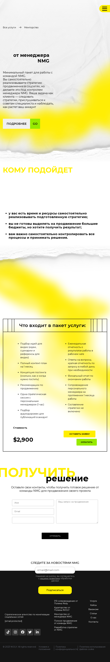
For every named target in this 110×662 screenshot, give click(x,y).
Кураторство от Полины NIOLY (62, 608)
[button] (79, 434)
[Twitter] (30, 632)
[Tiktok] (8, 632)
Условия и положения (44, 648)
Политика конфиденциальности (67, 648)
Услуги (93, 601)
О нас (93, 617)
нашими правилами (50, 578)
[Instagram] (15, 632)
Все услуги (9, 27)
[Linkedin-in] (37, 632)
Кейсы (93, 605)
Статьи (93, 613)
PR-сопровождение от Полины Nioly (66, 602)
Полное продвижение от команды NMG (65, 622)
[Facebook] (22, 632)
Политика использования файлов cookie (92, 648)
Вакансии (93, 609)
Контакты (93, 622)
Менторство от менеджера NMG (63, 615)
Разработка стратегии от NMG (65, 628)
